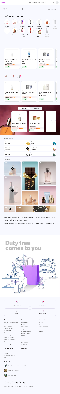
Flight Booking (24, 322)
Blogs (5, 333)
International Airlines (9, 340)
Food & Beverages (26, 331)
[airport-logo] (4, 3)
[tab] (6, 76)
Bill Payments (7, 331)
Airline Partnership (43, 327)
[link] (40, 2)
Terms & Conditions (29, 387)
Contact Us (7, 351)
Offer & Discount (8, 328)
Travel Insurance (8, 342)
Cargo (40, 325)
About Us (23, 351)
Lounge (23, 340)
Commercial (42, 329)
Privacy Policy (18, 387)
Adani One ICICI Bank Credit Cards (11, 323)
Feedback (6, 353)
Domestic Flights (8, 335)
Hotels (23, 325)
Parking (23, 336)
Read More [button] (6, 225)
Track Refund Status (9, 356)
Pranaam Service (25, 333)
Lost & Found (24, 342)
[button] (53, 2)
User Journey (7, 344)
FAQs (5, 358)
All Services (24, 345)
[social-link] (6, 382)
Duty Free (23, 329)
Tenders (41, 331)
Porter (23, 338)
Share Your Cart (8, 326)
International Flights (9, 337)
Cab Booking (24, 327)
